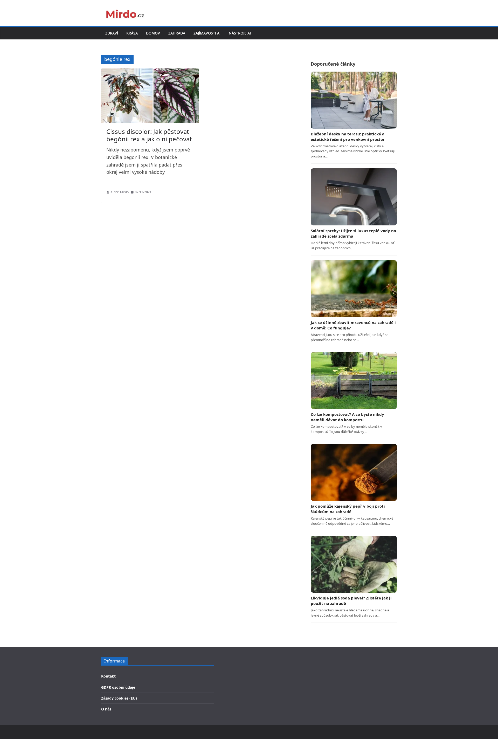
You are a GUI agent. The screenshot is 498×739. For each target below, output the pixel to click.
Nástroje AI (240, 33)
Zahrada (176, 33)
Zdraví (111, 33)
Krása (132, 33)
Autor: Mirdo (119, 192)
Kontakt (108, 676)
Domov (153, 33)
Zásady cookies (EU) (119, 698)
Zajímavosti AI (206, 33)
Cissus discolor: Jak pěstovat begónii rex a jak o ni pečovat (149, 135)
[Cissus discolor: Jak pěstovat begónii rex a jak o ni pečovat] (150, 95)
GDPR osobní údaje (118, 687)
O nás (106, 709)
